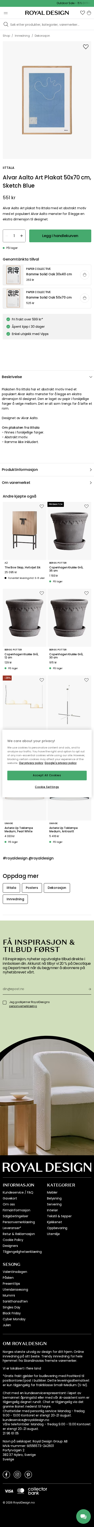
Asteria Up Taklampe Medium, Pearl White (19, 829)
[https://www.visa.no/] (9, 1490)
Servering (54, 1204)
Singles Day (11, 1307)
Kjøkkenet (54, 1222)
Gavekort (10, 1198)
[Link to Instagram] (17, 1474)
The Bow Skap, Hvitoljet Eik (22, 567)
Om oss (9, 1204)
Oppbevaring (57, 1228)
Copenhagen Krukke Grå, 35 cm (66, 569)
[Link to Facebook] (6, 1474)
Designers (10, 1245)
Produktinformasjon (20, 469)
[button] (82, 12)
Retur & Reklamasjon (19, 1234)
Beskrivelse (12, 376)
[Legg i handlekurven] (84, 274)
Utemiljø (53, 1234)
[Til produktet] (47, 275)
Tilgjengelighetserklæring (22, 1251)
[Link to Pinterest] (28, 1474)
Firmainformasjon (16, 1210)
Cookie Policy (13, 1239)
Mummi (9, 1295)
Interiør (52, 1210)
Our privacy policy (31, 763)
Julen (7, 1325)
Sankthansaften (15, 1301)
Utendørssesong (15, 1289)
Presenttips (11, 1283)
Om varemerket (16, 482)
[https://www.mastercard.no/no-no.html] (20, 1491)
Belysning (54, 1198)
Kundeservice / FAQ (18, 1192)
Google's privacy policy (60, 763)
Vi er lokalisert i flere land (22, 1368)
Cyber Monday (14, 1319)
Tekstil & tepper (59, 1216)
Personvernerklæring (19, 1222)
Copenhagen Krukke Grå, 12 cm (21, 656)
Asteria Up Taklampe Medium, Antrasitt (63, 829)
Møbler (52, 1192)
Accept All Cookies (47, 775)
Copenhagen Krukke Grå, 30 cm (66, 656)
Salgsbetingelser (15, 1216)
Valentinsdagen (15, 1271)
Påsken (8, 1277)
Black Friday (12, 1313)
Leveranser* (12, 1228)
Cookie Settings (47, 787)
